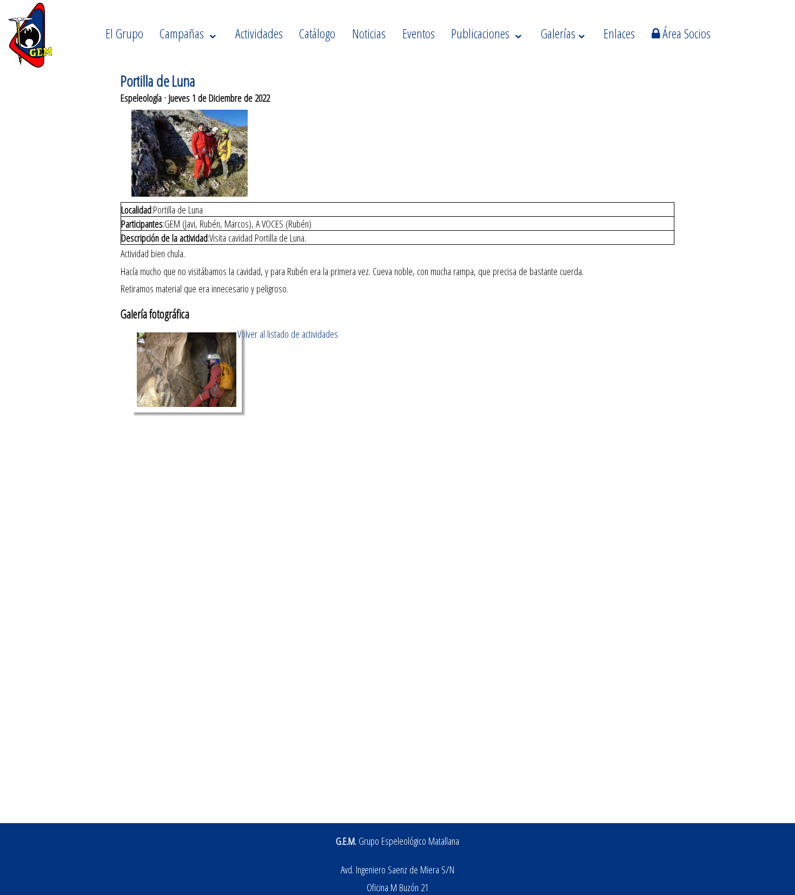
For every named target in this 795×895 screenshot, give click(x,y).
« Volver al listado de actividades (284, 333)
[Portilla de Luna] (186, 408)
